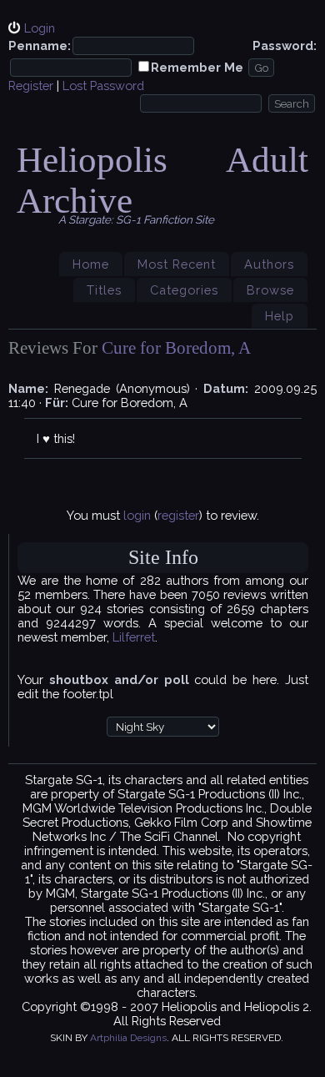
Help (279, 316)
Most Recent (177, 264)
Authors (269, 264)
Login (39, 28)
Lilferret (133, 637)
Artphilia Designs (128, 1038)
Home (90, 264)
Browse (270, 290)
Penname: (39, 45)
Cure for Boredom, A (176, 348)
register (178, 515)
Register (30, 85)
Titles (104, 290)
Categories (184, 290)
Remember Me (197, 67)
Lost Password (103, 85)
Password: (284, 45)
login (137, 515)
